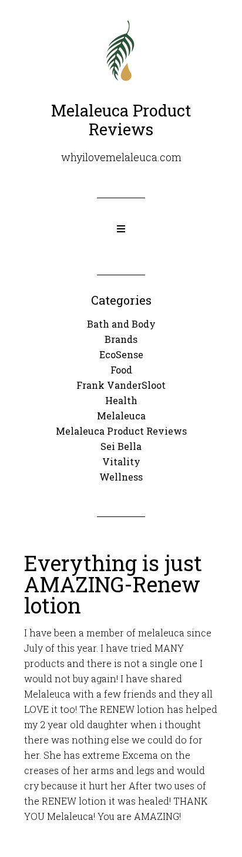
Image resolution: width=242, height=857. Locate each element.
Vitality (121, 461)
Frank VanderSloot (121, 385)
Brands (121, 339)
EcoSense (121, 354)
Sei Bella (121, 446)
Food (121, 370)
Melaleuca (121, 415)
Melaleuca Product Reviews (121, 431)
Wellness (121, 477)
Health (121, 400)
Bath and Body (121, 324)
